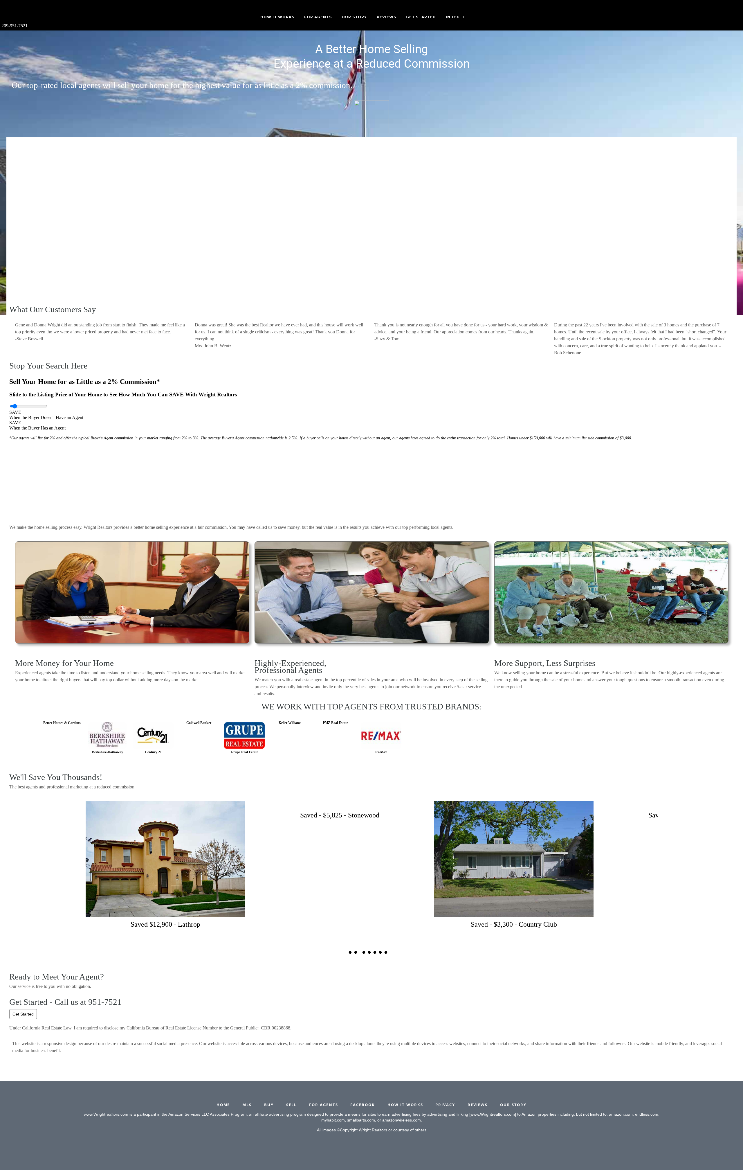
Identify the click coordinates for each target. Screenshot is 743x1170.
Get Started (23, 1014)
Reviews (386, 17)
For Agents (318, 17)
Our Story (354, 17)
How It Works (277, 17)
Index (452, 17)
